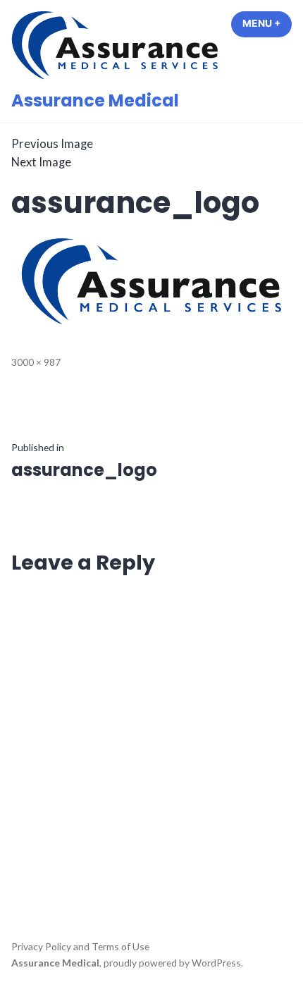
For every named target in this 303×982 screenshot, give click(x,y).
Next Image (41, 162)
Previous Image (52, 144)
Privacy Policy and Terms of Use (80, 946)
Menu (267, 23)
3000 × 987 (36, 362)
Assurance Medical (95, 100)
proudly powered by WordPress (172, 963)
